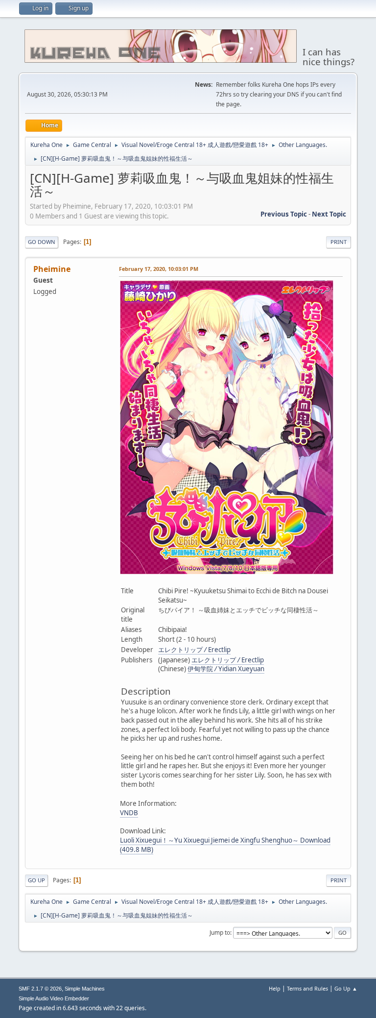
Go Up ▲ (345, 988)
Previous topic (283, 214)
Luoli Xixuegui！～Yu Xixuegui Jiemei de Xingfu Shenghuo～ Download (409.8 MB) (225, 845)
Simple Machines (85, 989)
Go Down (41, 241)
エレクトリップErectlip (194, 649)
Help (275, 988)
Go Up (36, 880)
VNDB (129, 812)
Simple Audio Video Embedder (54, 998)
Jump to (220, 932)
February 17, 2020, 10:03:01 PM (158, 268)
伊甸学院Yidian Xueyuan (226, 668)
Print (338, 241)
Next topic (329, 214)
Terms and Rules (307, 988)
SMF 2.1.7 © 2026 (40, 989)
